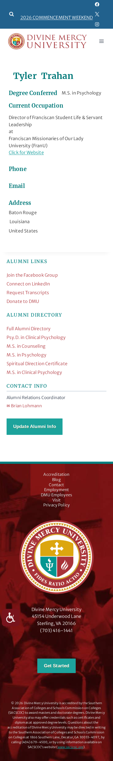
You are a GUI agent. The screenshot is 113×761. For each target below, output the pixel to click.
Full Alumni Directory (28, 328)
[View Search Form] (11, 14)
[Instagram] (97, 24)
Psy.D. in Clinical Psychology (36, 337)
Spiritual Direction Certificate (37, 363)
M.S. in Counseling (26, 346)
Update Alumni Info (34, 426)
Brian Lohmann (24, 405)
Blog (56, 479)
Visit (56, 500)
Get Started (56, 665)
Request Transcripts (28, 292)
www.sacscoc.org (70, 747)
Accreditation (56, 474)
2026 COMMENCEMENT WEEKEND (56, 17)
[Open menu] (101, 41)
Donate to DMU (23, 301)
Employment (56, 489)
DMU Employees (56, 494)
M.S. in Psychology (26, 355)
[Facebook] (97, 4)
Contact (56, 484)
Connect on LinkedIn (28, 284)
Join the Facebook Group (32, 275)
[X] (97, 14)
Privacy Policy (56, 505)
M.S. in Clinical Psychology (34, 372)
